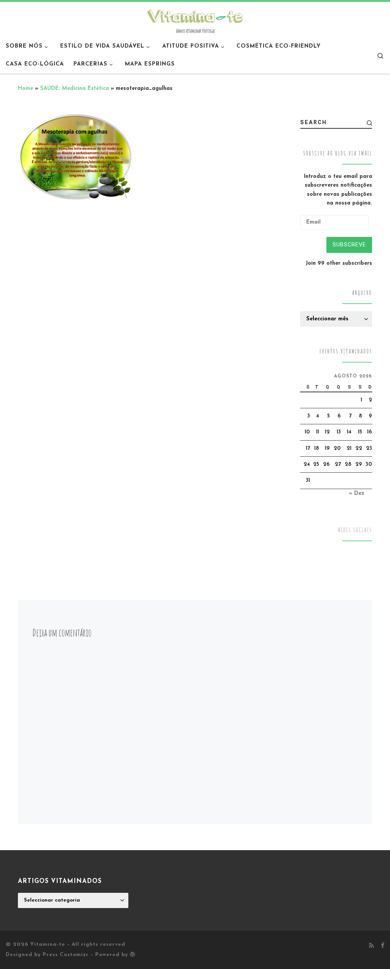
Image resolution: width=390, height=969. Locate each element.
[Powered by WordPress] (132, 954)
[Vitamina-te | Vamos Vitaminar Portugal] (195, 15)
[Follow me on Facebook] (382, 946)
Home (25, 88)
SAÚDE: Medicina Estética (74, 88)
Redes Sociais (355, 530)
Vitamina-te (47, 944)
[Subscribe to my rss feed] (371, 946)
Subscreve (349, 244)
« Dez (356, 493)
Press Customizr (66, 954)
